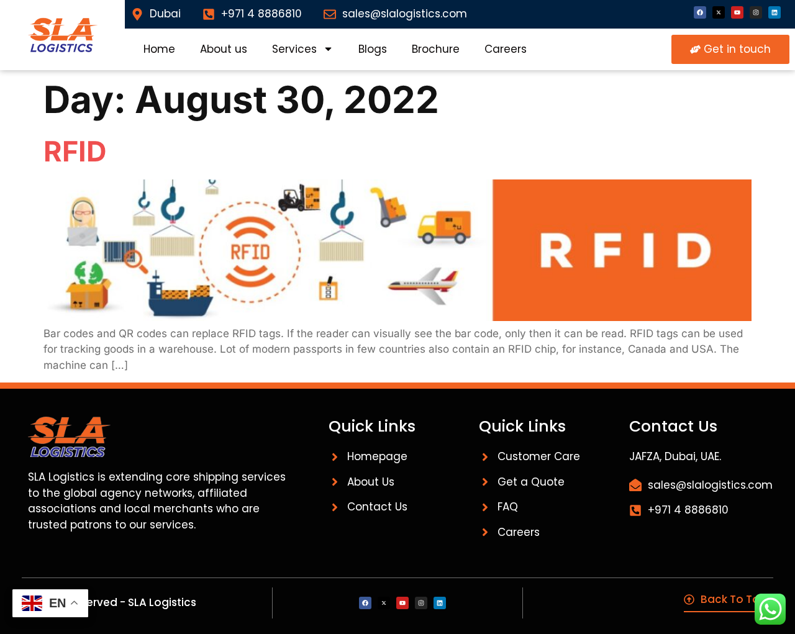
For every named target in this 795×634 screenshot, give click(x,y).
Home (159, 49)
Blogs (372, 49)
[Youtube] (737, 12)
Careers (505, 49)
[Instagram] (756, 12)
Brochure (436, 49)
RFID (75, 151)
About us (223, 49)
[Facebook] (700, 12)
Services (294, 49)
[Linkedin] (774, 12)
